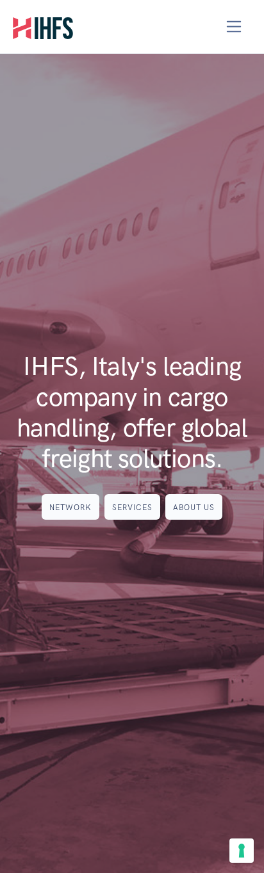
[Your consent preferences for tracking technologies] (241, 850)
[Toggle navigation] (234, 26)
